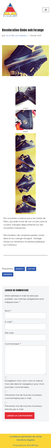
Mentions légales (25, 440)
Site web (9, 333)
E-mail (9, 321)
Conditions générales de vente (25, 436)
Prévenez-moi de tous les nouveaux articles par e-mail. (23, 407)
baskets (20, 269)
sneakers (7, 274)
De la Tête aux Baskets (16, 35)
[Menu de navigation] (46, 10)
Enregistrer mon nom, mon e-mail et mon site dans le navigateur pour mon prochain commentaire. (24, 383)
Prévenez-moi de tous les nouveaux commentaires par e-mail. (23, 396)
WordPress (32, 445)
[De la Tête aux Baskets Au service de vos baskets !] (10, 10)
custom (31, 269)
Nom (8, 310)
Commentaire (13, 344)
